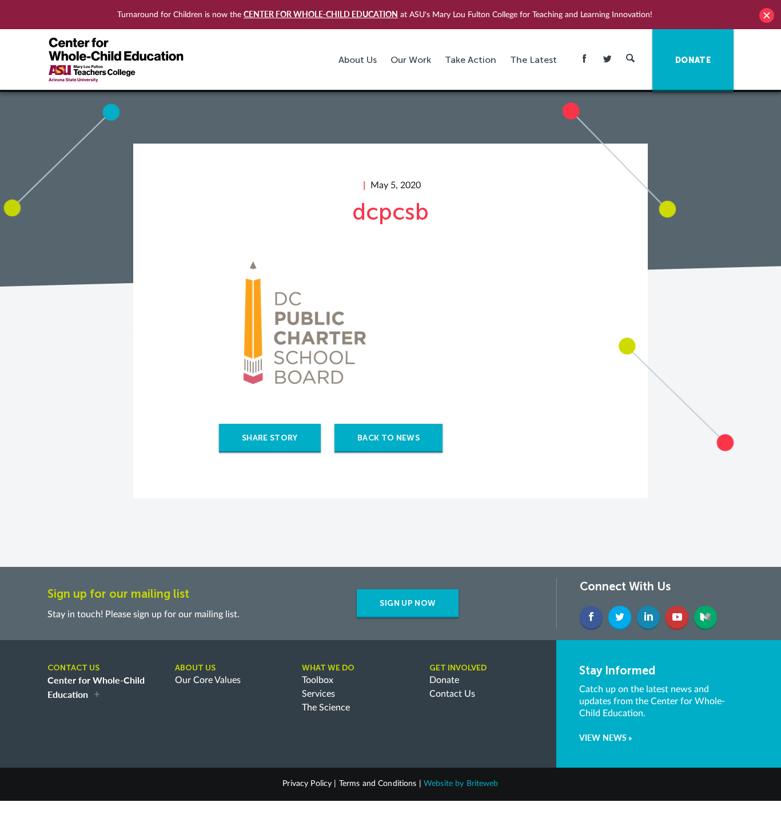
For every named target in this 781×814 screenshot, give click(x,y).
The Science (326, 707)
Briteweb (483, 784)
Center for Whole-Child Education (321, 14)
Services (318, 693)
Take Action (470, 59)
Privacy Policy (307, 784)
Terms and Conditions (378, 784)
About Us (357, 59)
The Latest (533, 59)
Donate (444, 680)
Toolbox (317, 680)
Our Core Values (208, 680)
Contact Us (452, 693)
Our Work (410, 59)
